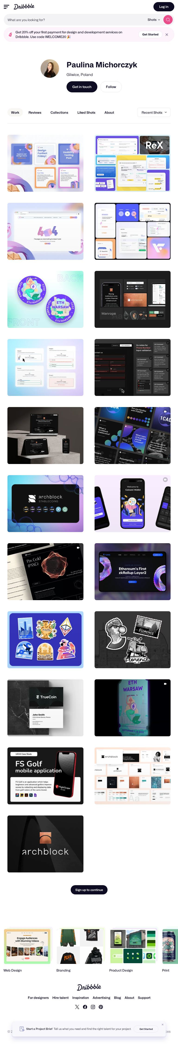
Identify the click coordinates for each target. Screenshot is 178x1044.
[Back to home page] (24, 6)
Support (144, 998)
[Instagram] (93, 1007)
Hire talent (60, 998)
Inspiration (80, 998)
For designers (38, 998)
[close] (166, 34)
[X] (77, 1007)
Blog (117, 998)
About (129, 998)
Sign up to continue (89, 890)
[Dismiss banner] (162, 1024)
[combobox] (74, 19)
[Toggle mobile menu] (6, 6)
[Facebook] (85, 1007)
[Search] (168, 19)
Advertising (101, 998)
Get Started (150, 34)
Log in (163, 7)
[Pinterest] (101, 1007)
